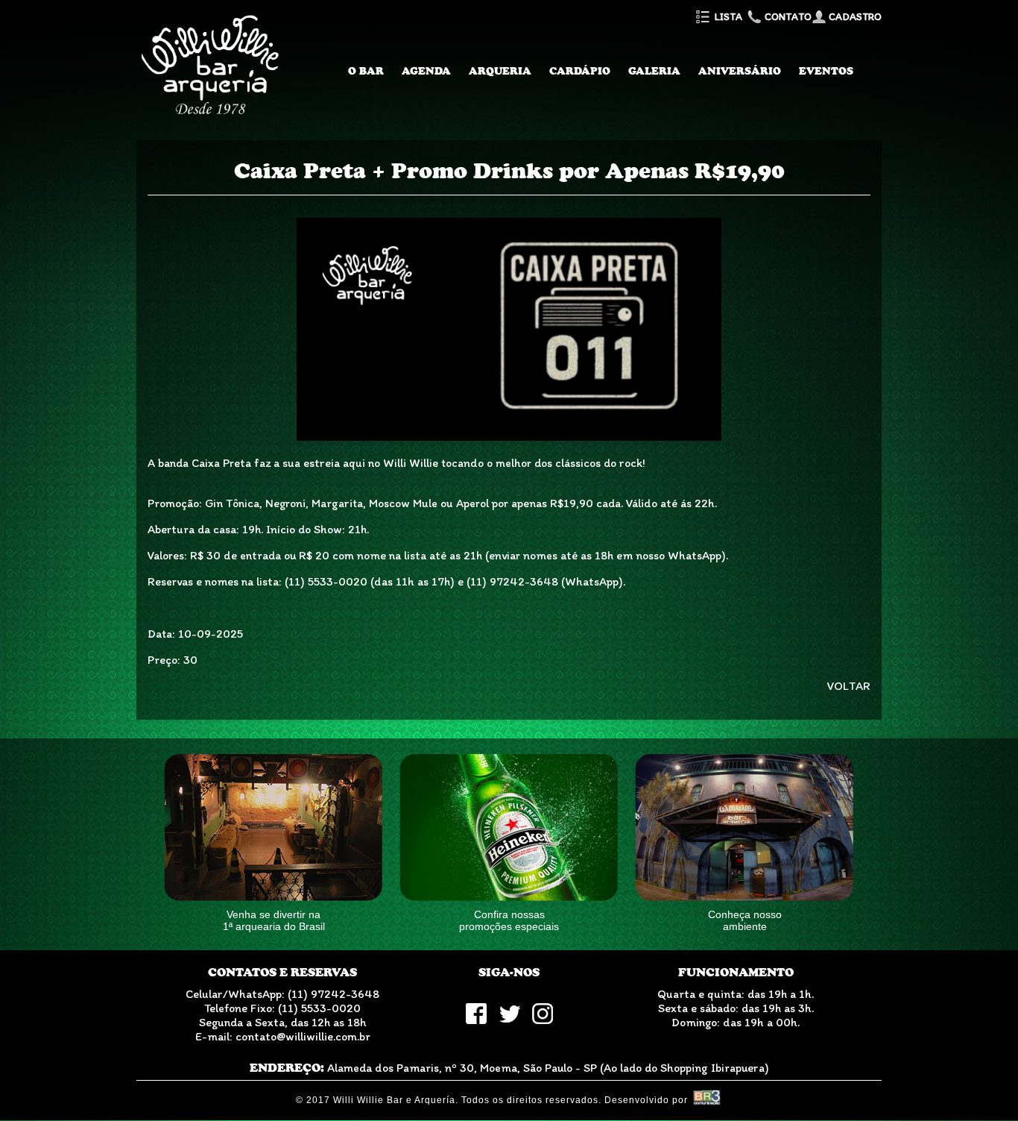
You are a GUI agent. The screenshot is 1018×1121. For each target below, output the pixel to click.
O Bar (366, 71)
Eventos (826, 71)
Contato (787, 16)
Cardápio (579, 71)
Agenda (426, 71)
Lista (727, 16)
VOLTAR (848, 686)
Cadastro (854, 16)
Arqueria (500, 71)
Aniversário (739, 71)
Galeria (654, 71)
